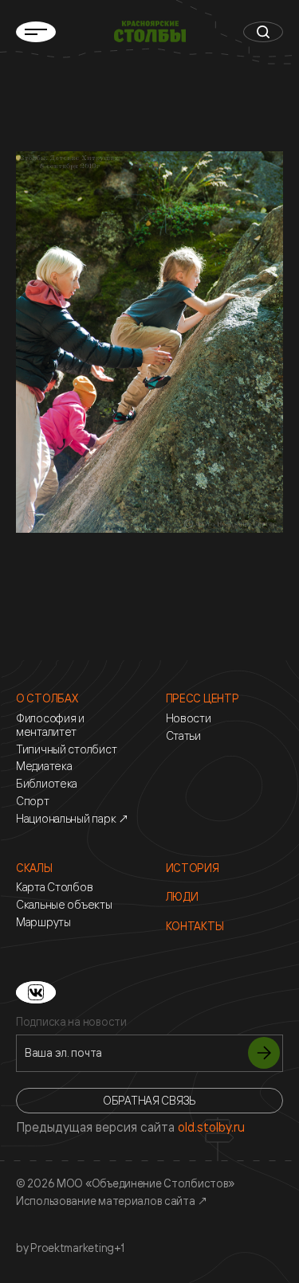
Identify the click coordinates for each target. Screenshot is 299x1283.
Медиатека (44, 766)
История (192, 868)
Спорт (32, 801)
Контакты (195, 926)
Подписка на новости (71, 1021)
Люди (182, 896)
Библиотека (46, 783)
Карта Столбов (54, 887)
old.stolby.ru (211, 1127)
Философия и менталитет (50, 725)
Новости (188, 718)
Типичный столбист (66, 749)
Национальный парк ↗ (72, 818)
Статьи (183, 736)
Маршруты (43, 922)
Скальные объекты (64, 904)
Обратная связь (149, 1100)
